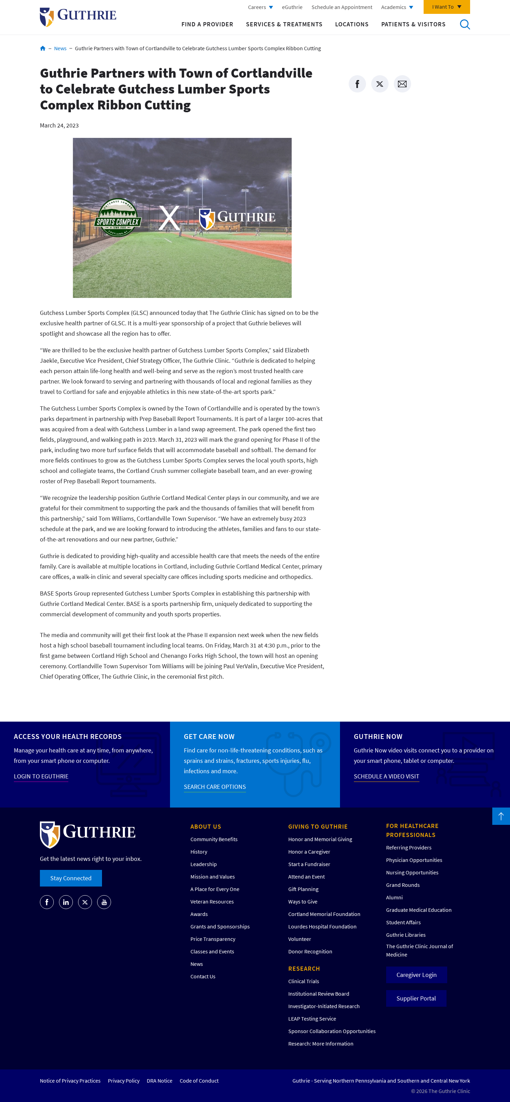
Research (304, 968)
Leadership (203, 864)
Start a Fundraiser (309, 864)
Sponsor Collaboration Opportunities (332, 1031)
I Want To (443, 6)
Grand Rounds (403, 884)
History (198, 851)
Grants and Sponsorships (220, 926)
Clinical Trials (303, 981)
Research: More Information (321, 1043)
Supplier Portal (416, 998)
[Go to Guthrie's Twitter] (85, 902)
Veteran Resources (212, 901)
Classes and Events (212, 951)
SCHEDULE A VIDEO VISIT (386, 776)
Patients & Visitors (413, 24)
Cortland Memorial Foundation (324, 913)
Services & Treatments (284, 24)
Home (43, 48)
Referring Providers (409, 847)
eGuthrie (292, 6)
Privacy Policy (123, 1080)
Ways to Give (302, 901)
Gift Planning (303, 888)
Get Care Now (209, 736)
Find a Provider (207, 24)
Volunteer (299, 938)
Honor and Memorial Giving (320, 839)
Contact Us (202, 976)
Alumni (394, 897)
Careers (257, 6)
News (60, 48)
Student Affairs (403, 922)
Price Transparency (212, 938)
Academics (393, 6)
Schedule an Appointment (342, 6)
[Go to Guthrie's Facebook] (47, 902)
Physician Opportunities (414, 859)
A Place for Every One (214, 888)
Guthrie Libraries (406, 934)
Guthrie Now (378, 736)
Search (465, 24)
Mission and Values (212, 876)
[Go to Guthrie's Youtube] (104, 902)
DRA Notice (159, 1080)
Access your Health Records (68, 736)
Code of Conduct (199, 1080)
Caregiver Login (417, 975)
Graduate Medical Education (419, 909)
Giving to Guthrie (318, 826)
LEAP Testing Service (312, 1018)
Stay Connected (71, 878)
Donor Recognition (310, 951)
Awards (199, 913)
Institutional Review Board (318, 993)
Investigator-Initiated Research (324, 1006)
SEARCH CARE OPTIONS (215, 787)
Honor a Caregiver (309, 851)
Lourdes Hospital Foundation (322, 926)
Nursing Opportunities (412, 872)
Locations (352, 24)
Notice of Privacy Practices (70, 1080)
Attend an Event (306, 876)
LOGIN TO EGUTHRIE (41, 776)
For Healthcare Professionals (412, 830)
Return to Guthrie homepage (78, 17)
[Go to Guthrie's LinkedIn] (66, 902)
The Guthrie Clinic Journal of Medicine (419, 950)
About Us (205, 826)
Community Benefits (214, 839)
